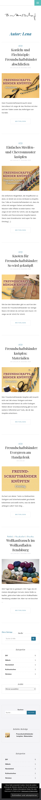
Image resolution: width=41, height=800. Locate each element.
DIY (20, 46)
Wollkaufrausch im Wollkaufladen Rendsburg (20, 545)
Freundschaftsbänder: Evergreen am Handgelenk (21, 452)
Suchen (20, 710)
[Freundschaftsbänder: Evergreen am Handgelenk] (20, 478)
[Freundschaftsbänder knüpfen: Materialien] (20, 379)
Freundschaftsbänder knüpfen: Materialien (21, 353)
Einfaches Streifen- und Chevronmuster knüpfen (20, 152)
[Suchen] (33, 639)
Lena (14, 67)
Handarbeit (20, 536)
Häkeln (10, 536)
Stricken (30, 536)
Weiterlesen (20, 121)
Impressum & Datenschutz (29, 791)
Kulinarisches (10, 669)
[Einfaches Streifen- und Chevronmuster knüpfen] (20, 178)
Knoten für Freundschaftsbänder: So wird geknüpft (21, 261)
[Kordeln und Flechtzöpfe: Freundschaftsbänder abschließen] (20, 85)
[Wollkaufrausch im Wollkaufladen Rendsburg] (20, 571)
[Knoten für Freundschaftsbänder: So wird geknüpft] (20, 287)
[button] (20, 16)
